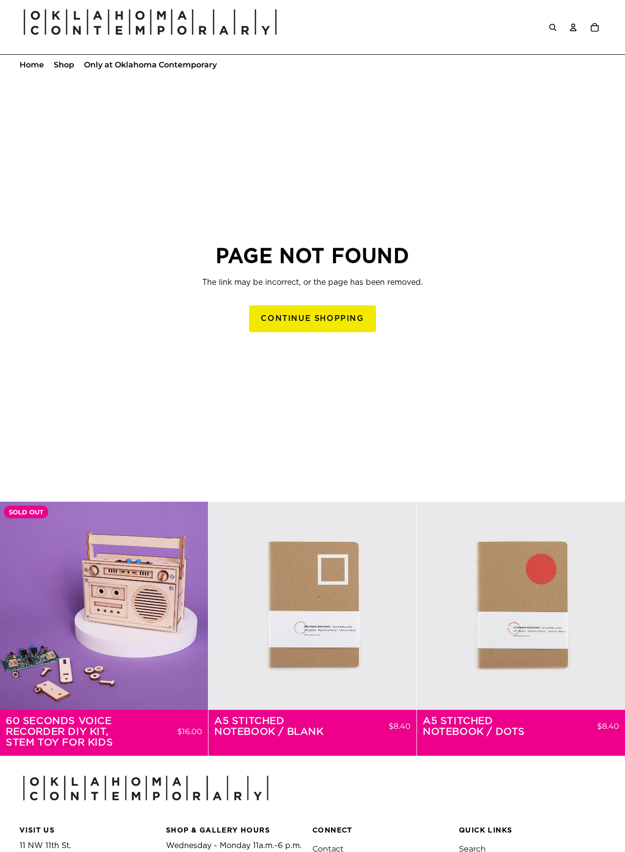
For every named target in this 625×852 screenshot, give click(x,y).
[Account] (573, 27)
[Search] (552, 27)
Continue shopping (312, 318)
